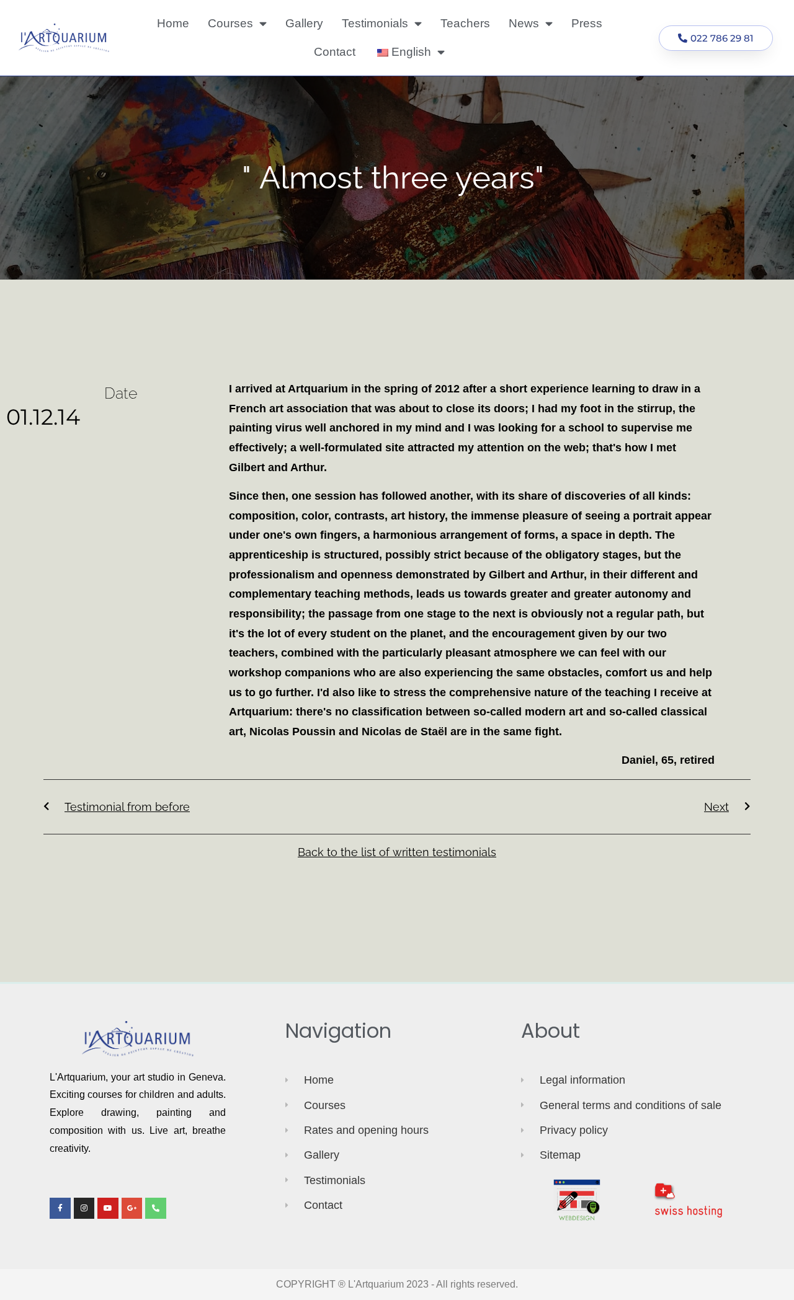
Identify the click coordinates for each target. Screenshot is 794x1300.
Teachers (465, 23)
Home (173, 23)
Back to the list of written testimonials (397, 852)
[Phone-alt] (155, 1208)
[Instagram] (84, 1208)
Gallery (304, 23)
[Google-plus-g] (132, 1208)
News (524, 23)
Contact (334, 51)
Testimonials (375, 23)
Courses (230, 23)
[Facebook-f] (60, 1208)
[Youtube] (107, 1208)
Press (586, 23)
